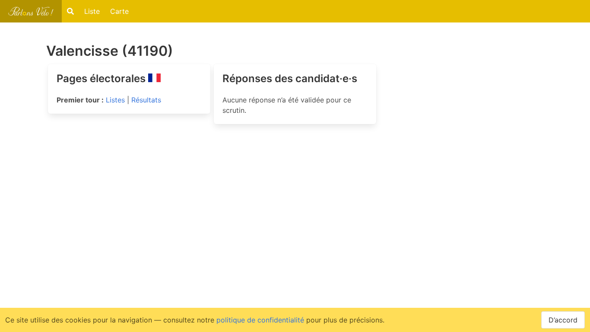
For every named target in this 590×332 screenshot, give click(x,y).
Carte (119, 11)
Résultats (146, 100)
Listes (115, 100)
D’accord (563, 320)
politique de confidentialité (260, 320)
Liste (92, 11)
